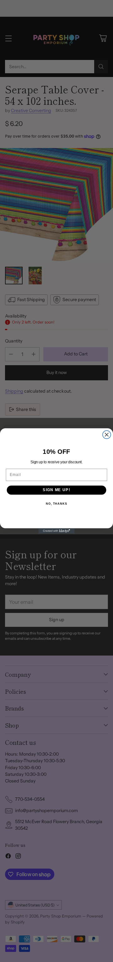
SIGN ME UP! (56, 490)
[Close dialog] (107, 435)
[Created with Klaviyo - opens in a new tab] (56, 531)
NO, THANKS (56, 503)
